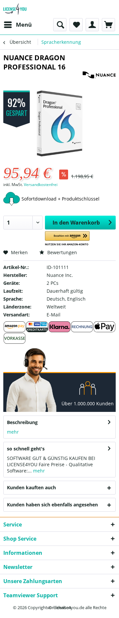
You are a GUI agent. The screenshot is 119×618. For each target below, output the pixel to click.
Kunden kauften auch (31, 487)
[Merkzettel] (76, 24)
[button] (67, 238)
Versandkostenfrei (41, 184)
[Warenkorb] (108, 24)
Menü (24, 24)
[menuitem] (17, 24)
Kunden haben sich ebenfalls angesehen (52, 504)
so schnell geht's (26, 448)
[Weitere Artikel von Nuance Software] (99, 77)
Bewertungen (61, 252)
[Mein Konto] (92, 24)
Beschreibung (22, 422)
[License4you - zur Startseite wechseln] (14, 9)
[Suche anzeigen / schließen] (59, 24)
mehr (13, 432)
